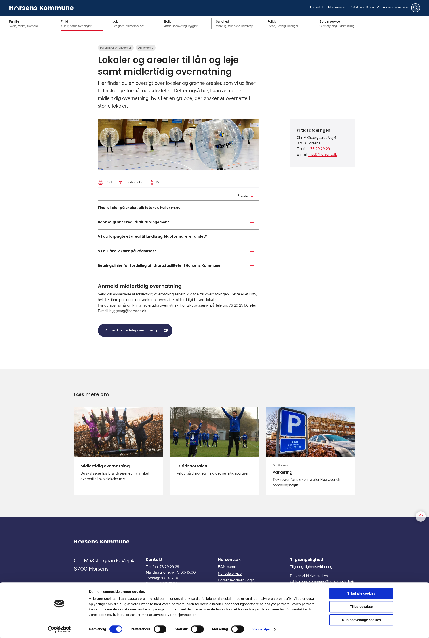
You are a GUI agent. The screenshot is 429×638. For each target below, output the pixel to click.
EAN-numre (227, 567)
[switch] (160, 629)
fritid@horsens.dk (322, 154)
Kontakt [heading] (154, 559)
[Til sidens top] (421, 516)
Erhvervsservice (338, 7)
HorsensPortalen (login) (237, 580)
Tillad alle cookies (361, 593)
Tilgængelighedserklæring (311, 567)
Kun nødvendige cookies (361, 620)
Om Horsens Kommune (392, 7)
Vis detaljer (261, 629)
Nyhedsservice (230, 573)
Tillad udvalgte (361, 606)
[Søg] (415, 7)
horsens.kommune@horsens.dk (320, 581)
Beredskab (317, 7)
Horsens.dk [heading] (229, 559)
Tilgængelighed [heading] (306, 559)
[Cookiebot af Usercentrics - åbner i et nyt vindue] (59, 629)
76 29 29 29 (320, 149)
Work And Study (362, 7)
